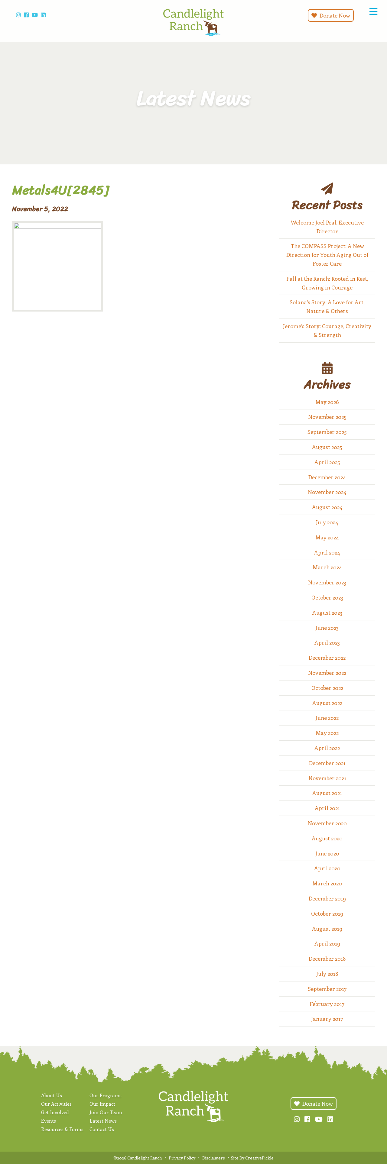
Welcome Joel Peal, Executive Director (327, 227)
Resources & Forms (62, 1129)
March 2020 (327, 883)
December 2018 (327, 958)
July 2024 (327, 522)
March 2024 (327, 567)
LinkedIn (43, 15)
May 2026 (327, 402)
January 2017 (327, 1018)
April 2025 (327, 462)
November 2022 (327, 672)
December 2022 (327, 657)
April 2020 (327, 868)
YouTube (35, 15)
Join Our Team (105, 1112)
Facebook (26, 15)
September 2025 (327, 431)
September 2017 (327, 988)
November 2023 (327, 582)
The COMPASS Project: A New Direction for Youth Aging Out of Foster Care (327, 254)
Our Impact (102, 1104)
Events (48, 1120)
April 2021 (327, 808)
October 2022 (327, 687)
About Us (51, 1095)
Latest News (103, 1120)
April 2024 (327, 552)
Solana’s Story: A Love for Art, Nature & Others (327, 307)
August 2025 (327, 447)
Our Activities (56, 1104)
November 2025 (327, 416)
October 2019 (327, 913)
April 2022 (327, 748)
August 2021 (327, 793)
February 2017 (327, 1003)
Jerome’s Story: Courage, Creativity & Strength (327, 330)
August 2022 (327, 702)
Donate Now (334, 15)
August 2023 (327, 612)
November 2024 (327, 492)
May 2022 (327, 732)
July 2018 (327, 973)
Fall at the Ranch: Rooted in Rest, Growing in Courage (327, 283)
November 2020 (327, 823)
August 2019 (327, 928)
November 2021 (327, 778)
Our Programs (105, 1095)
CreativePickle (259, 1158)
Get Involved (55, 1112)
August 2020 (327, 838)
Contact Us (101, 1129)
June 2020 (327, 853)
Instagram (18, 15)
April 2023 (327, 642)
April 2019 (327, 943)
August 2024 (327, 507)
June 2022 (327, 717)
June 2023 (327, 627)
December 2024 (327, 477)
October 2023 (327, 597)
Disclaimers (213, 1158)
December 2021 (327, 763)
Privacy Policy (182, 1158)
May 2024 (327, 537)
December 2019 (327, 898)
